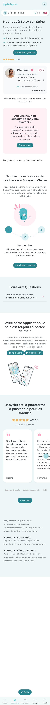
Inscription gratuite (25, 52)
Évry (5, 541)
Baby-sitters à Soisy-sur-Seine (17, 521)
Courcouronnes (39, 544)
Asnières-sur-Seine (36, 557)
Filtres (41, 13)
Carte (26, 692)
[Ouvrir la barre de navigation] (44, 4)
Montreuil (14, 554)
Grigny (27, 544)
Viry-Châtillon (33, 541)
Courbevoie (29, 561)
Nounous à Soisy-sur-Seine (15, 524)
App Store (16, 353)
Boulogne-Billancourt (30, 554)
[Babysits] (10, 4)
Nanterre (7, 561)
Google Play (35, 353)
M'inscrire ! (25, 500)
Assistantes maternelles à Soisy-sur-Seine (22, 528)
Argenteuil (8, 557)
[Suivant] (46, 456)
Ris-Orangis (17, 544)
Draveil (6, 544)
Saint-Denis (20, 557)
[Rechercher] (5, 13)
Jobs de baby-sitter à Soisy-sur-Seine (20, 531)
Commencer (25, 145)
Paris (5, 554)
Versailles (18, 561)
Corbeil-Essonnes (17, 541)
